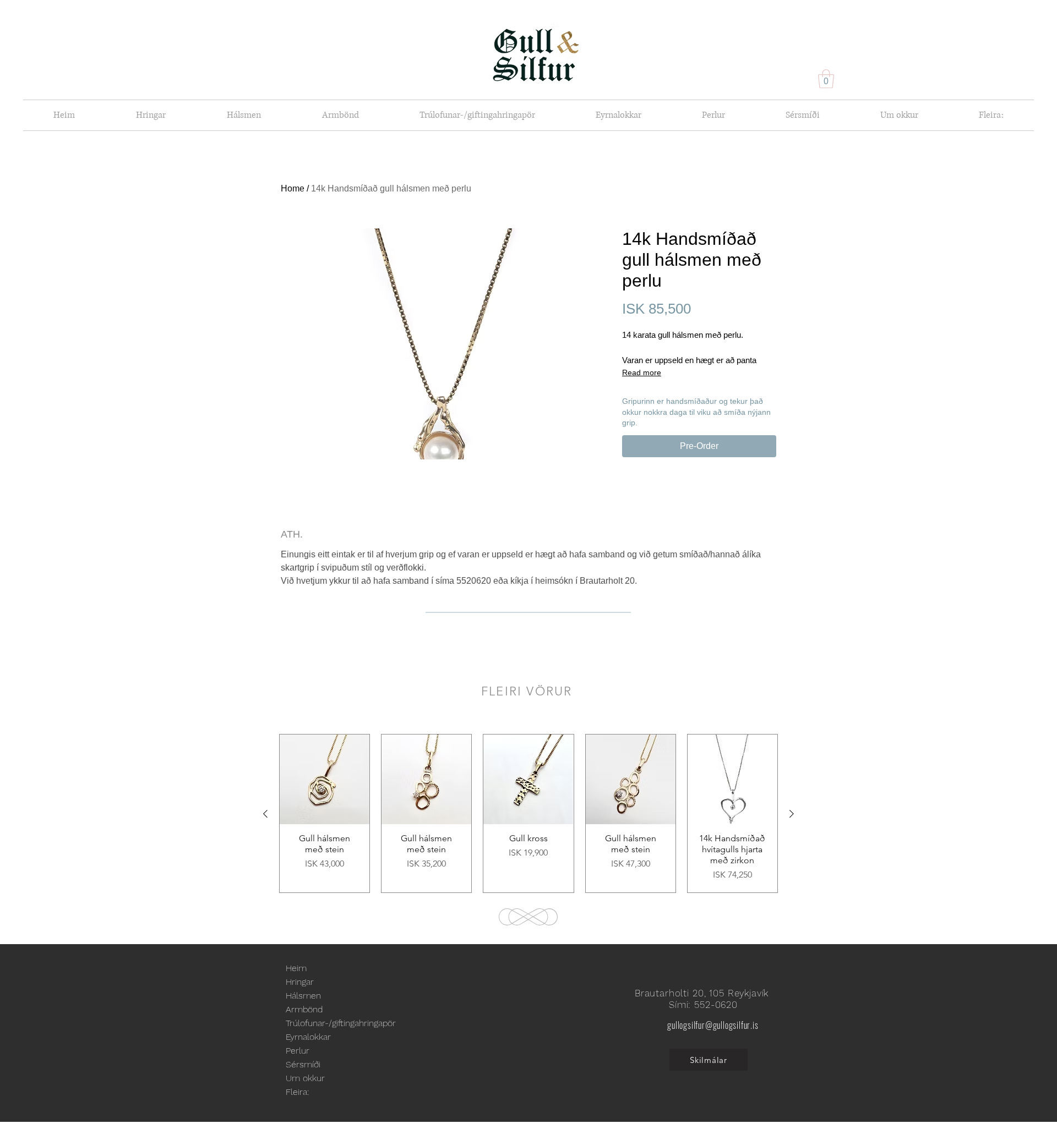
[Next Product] (791, 813)
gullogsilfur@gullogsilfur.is (712, 1025)
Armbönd (304, 1009)
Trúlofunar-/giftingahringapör (341, 1023)
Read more (641, 372)
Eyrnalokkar (308, 1037)
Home (292, 188)
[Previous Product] (265, 813)
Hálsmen (303, 995)
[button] (826, 79)
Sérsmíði (303, 1064)
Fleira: (297, 1092)
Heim (296, 968)
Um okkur (305, 1078)
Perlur (297, 1050)
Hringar (300, 982)
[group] (528, 813)
